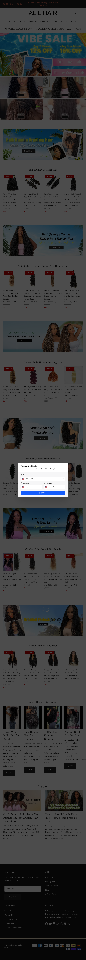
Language (26, 483)
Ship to (25, 475)
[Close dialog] (66, 465)
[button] (43, 479)
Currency (49, 483)
